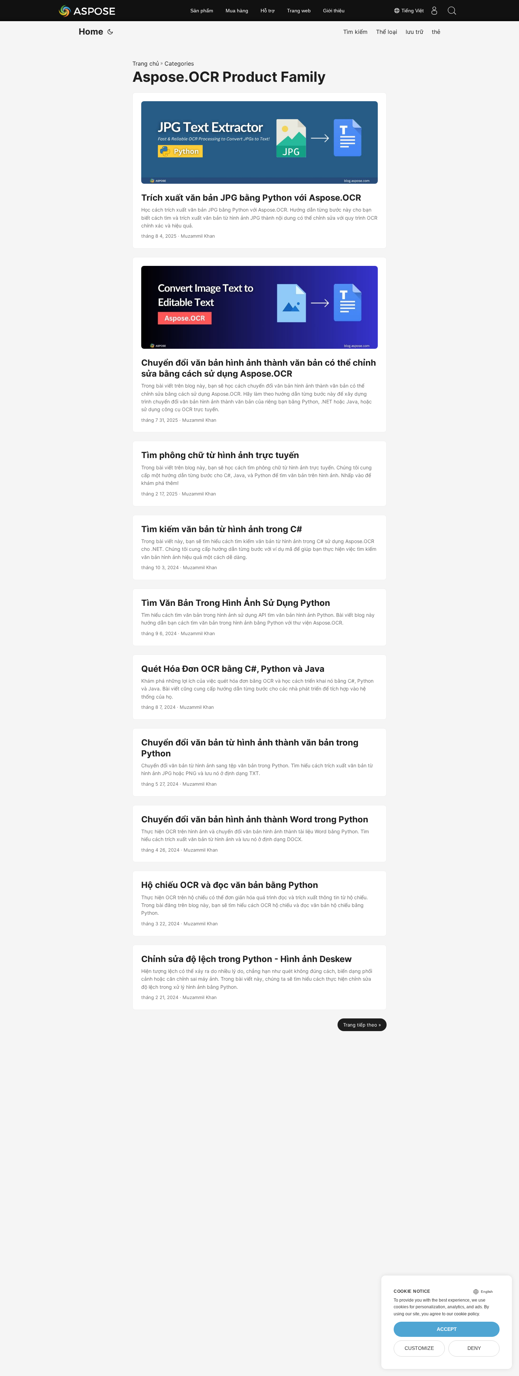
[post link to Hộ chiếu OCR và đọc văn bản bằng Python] (259, 903)
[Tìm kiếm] (452, 10)
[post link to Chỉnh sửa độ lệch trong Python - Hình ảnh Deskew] (259, 977)
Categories (179, 63)
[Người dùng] (434, 10)
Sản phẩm (201, 10)
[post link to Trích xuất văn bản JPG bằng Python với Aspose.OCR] (259, 171)
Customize (419, 1348)
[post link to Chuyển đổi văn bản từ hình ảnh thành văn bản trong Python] (259, 762)
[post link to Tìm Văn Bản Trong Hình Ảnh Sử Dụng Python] (259, 617)
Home (91, 31)
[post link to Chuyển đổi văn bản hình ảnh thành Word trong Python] (259, 833)
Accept (447, 1329)
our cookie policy (463, 1313)
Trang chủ (145, 63)
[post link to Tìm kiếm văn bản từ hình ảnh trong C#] (259, 547)
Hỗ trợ (268, 10)
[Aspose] (87, 10)
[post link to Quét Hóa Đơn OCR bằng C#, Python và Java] (259, 687)
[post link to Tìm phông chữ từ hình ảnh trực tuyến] (259, 473)
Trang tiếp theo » (362, 1025)
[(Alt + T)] (110, 31)
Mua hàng (237, 10)
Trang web (299, 10)
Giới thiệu (334, 10)
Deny (474, 1348)
